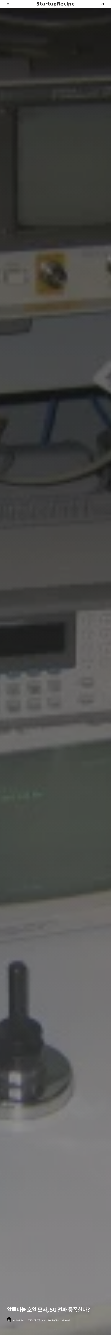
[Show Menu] (8, 4)
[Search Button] (103, 4)
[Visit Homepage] (55, 4)
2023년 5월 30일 (34, 1320)
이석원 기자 (19, 1320)
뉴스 (45, 1320)
